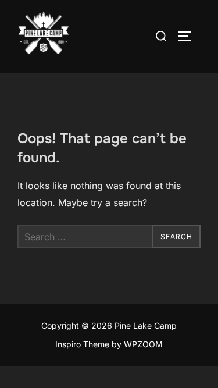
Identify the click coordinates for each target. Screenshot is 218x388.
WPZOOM (143, 344)
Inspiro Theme (82, 344)
